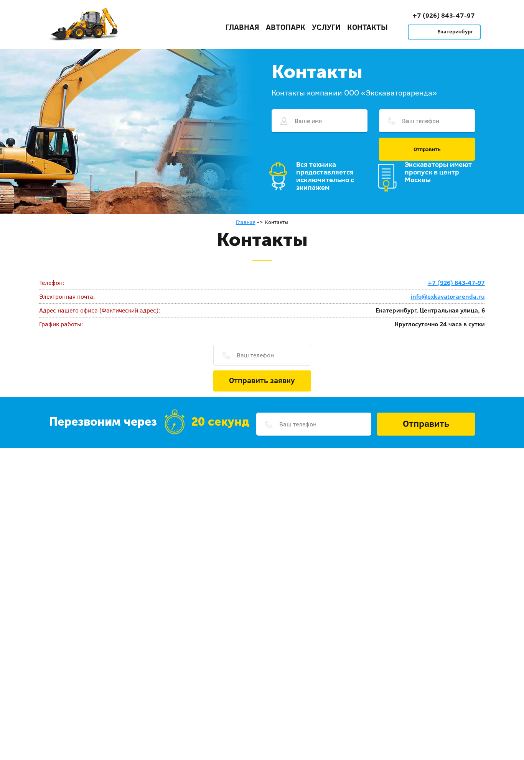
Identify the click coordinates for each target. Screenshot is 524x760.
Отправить (427, 149)
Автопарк (285, 26)
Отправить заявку (262, 380)
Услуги (326, 26)
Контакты (367, 26)
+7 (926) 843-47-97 (443, 15)
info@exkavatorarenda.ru (448, 296)
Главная (242, 26)
